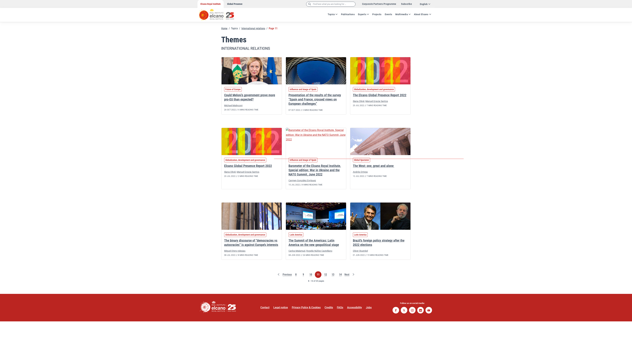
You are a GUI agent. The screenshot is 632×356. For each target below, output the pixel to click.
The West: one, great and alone (373, 166)
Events (388, 14)
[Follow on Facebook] (396, 310)
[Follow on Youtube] (428, 310)
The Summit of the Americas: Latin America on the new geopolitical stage (314, 242)
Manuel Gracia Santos (376, 101)
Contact (264, 307)
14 (340, 274)
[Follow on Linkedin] (420, 310)
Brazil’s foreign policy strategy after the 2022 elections (378, 242)
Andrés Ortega (360, 172)
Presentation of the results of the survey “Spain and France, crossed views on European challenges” (315, 99)
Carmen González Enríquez (302, 180)
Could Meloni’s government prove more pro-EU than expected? (249, 97)
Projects (376, 14)
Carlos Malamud (297, 251)
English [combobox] (424, 4)
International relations (253, 28)
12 (325, 274)
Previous (287, 274)
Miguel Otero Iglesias (234, 251)
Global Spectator (361, 160)
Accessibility (354, 307)
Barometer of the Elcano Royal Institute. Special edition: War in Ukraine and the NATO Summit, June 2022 (315, 170)
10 (310, 274)
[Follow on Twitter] (404, 310)
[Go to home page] (219, 13)
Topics (331, 14)
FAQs (340, 307)
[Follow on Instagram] (412, 310)
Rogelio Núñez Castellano (319, 251)
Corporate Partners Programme (379, 4)
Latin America (296, 234)
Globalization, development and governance (374, 89)
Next (346, 274)
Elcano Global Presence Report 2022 (248, 166)
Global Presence (234, 4)
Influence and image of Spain (303, 89)
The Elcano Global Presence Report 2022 (379, 95)
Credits (329, 307)
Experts (362, 14)
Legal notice (280, 307)
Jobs (369, 307)
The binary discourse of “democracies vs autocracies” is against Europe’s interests (251, 242)
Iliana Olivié (358, 101)
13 (333, 274)
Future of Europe (233, 89)
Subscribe (406, 4)
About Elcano (421, 14)
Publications (348, 14)
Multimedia (401, 14)
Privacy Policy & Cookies (306, 307)
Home (224, 28)
